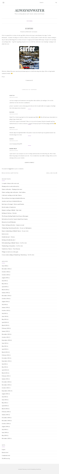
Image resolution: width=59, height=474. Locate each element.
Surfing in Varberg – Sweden (9, 213)
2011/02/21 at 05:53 (14, 97)
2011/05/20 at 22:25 (14, 140)
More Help (13, 148)
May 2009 (4, 435)
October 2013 (5, 310)
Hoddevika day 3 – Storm (8, 237)
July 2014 (4, 304)
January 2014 (5, 307)
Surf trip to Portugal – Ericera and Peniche (13, 204)
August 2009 (5, 426)
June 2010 (4, 399)
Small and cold (51, 173)
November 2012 (6, 334)
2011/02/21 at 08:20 (14, 114)
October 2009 (5, 423)
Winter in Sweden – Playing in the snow (12, 189)
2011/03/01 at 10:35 (14, 129)
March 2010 (5, 408)
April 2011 (4, 370)
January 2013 (5, 331)
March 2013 (5, 325)
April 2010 (4, 405)
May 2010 (4, 402)
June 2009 (4, 432)
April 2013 (4, 322)
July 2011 (4, 364)
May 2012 (4, 346)
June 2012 (4, 343)
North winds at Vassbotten (9, 207)
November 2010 (6, 385)
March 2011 (5, 373)
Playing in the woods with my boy (10, 186)
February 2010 (5, 411)
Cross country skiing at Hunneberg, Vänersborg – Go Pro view (18, 255)
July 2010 (4, 396)
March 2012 (5, 352)
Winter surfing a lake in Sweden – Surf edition (13, 192)
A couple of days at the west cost (10, 183)
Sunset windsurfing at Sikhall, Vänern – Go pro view (15, 231)
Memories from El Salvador (9, 222)
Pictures (29, 21)
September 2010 (6, 391)
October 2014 (5, 298)
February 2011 (5, 376)
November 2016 (6, 268)
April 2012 (4, 349)
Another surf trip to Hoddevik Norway (12, 201)
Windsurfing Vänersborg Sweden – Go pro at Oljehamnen (16, 228)
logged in (10, 168)
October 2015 (5, 274)
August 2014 (5, 301)
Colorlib (28, 469)
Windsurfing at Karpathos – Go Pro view (12, 246)
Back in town (5, 234)
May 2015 (4, 283)
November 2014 (6, 295)
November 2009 (6, 420)
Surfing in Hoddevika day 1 (8, 240)
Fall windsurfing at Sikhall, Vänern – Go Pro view (14, 243)
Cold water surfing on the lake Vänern (12, 195)
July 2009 (4, 429)
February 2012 (5, 355)
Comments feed (6, 455)
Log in (3, 449)
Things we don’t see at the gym (10, 252)
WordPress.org (6, 458)
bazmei (35, 31)
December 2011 (6, 358)
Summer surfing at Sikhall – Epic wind (11, 210)
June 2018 (4, 265)
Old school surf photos (10, 173)
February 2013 (5, 328)
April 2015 (4, 286)
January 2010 (5, 414)
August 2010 (5, 393)
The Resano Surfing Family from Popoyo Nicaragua (15, 216)
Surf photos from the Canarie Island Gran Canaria (15, 219)
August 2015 (5, 277)
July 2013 (4, 313)
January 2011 (5, 379)
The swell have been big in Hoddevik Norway (13, 198)
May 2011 (4, 367)
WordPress (38, 469)
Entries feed (5, 452)
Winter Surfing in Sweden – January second (13, 225)
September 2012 (6, 340)
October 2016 (5, 271)
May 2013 (4, 319)
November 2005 (6, 438)
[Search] (56, 2)
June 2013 (4, 316)
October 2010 (5, 388)
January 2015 (5, 292)
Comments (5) (29, 80)
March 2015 (5, 289)
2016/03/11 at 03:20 (14, 150)
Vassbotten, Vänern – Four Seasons (11, 249)
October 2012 (5, 337)
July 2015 (4, 280)
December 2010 (6, 382)
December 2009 (6, 417)
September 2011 (6, 361)
